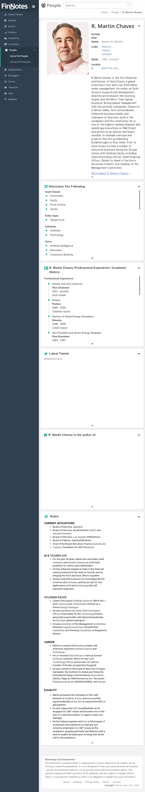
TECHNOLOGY (58, 555)
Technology (88, 614)
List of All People (19, 56)
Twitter (106, 50)
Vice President (60, 336)
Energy (63, 607)
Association (97, 675)
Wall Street (129, 128)
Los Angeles (79, 537)
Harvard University (62, 533)
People (115, 12)
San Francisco (76, 655)
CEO (88, 662)
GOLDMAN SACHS (55, 597)
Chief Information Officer (106, 157)
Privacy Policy (92, 781)
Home (104, 12)
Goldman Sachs (115, 153)
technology (82, 585)
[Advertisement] (126, 573)
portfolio (107, 106)
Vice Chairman (128, 77)
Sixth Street (117, 81)
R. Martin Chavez (101, 77)
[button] (92, 99)
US (59, 715)
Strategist (73, 607)
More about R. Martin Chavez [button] (109, 173)
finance (88, 648)
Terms (106, 781)
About (66, 781)
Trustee (57, 547)
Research (89, 547)
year (134, 149)
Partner (101, 81)
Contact (117, 781)
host (85, 721)
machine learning (77, 562)
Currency (63, 604)
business (96, 103)
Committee (115, 167)
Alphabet (78, 527)
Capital (129, 99)
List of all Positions (20, 61)
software (57, 562)
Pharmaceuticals (93, 544)
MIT (94, 530)
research (107, 92)
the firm (129, 160)
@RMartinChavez (53, 358)
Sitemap (77, 781)
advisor (117, 131)
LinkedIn (107, 54)
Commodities (79, 604)
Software (58, 658)
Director (57, 320)
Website (106, 46)
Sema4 (101, 681)
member (96, 135)
